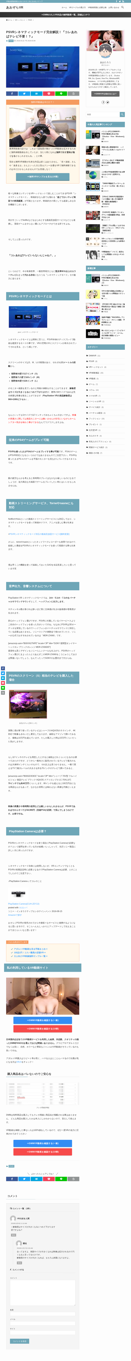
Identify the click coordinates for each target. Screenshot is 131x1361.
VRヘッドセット (97, 367)
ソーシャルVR (96, 401)
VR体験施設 (96, 373)
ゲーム (93, 384)
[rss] (123, 1)
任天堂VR (94, 430)
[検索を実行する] (122, 114)
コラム (94, 390)
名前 (12, 1310)
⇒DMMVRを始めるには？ (105, 94)
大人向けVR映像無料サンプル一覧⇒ (31, 956)
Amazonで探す (15, 915)
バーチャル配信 (97, 413)
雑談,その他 (95, 453)
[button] (122, 7)
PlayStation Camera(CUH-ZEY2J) (23, 904)
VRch (18, 1062)
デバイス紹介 (96, 407)
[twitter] (120, 1)
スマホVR (94, 396)
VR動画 (94, 378)
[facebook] (116, 1)
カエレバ (23, 907)
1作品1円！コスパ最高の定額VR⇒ (30, 952)
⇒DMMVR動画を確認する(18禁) (43, 1029)
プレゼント (95, 424)
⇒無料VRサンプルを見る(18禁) (42, 177)
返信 (13, 1235)
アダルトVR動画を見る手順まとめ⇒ (31, 949)
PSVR (11, 41)
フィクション (96, 418)
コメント (13, 1278)
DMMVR (94, 356)
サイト (12, 1329)
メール (12, 1319)
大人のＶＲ (95, 436)
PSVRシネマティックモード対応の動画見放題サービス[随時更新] (39, 534)
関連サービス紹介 (98, 447)
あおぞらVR (14, 7)
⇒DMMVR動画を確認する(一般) (43, 1020)
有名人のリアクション (100, 441)
